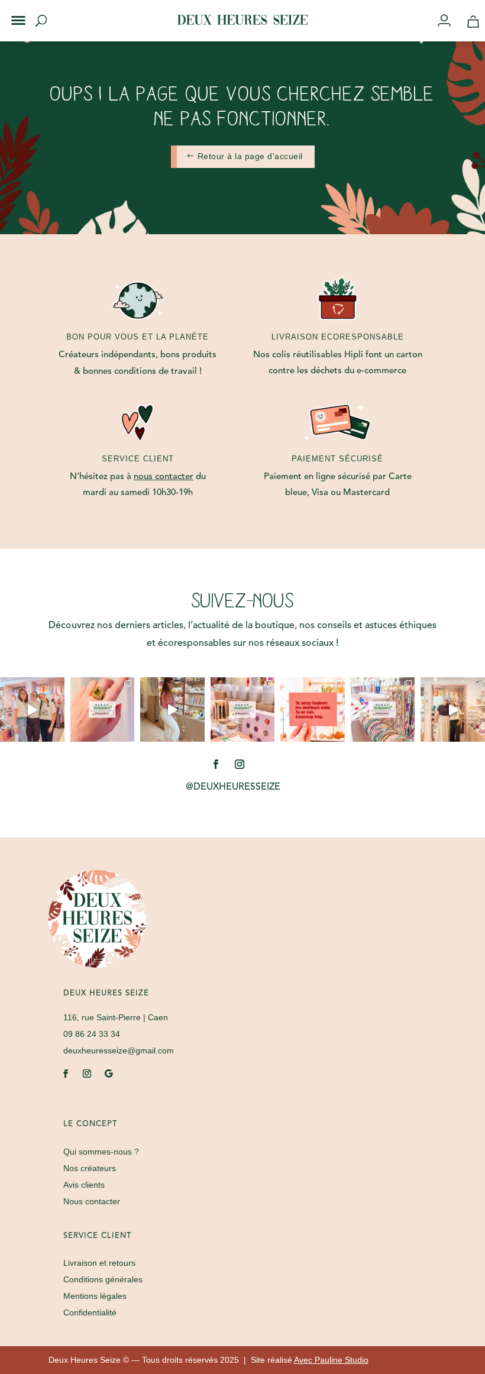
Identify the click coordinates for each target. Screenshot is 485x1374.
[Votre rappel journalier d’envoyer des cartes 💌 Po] (312, 709)
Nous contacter (91, 1201)
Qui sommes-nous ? (101, 1151)
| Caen (115, 1017)
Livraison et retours (99, 1263)
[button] (11, 11)
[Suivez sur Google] (108, 1073)
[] (449, 22)
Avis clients (84, 1184)
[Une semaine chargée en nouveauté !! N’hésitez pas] (383, 709)
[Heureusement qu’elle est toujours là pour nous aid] (453, 709)
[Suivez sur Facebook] (215, 764)
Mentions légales (95, 1296)
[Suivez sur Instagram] (239, 764)
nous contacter (163, 477)
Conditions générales (103, 1279)
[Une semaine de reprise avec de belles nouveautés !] (102, 709)
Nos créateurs (89, 1168)
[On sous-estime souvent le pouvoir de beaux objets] (32, 709)
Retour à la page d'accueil (250, 156)
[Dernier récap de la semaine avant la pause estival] (243, 709)
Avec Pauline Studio (331, 1360)
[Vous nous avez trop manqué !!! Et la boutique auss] (172, 709)
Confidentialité (90, 1312)
